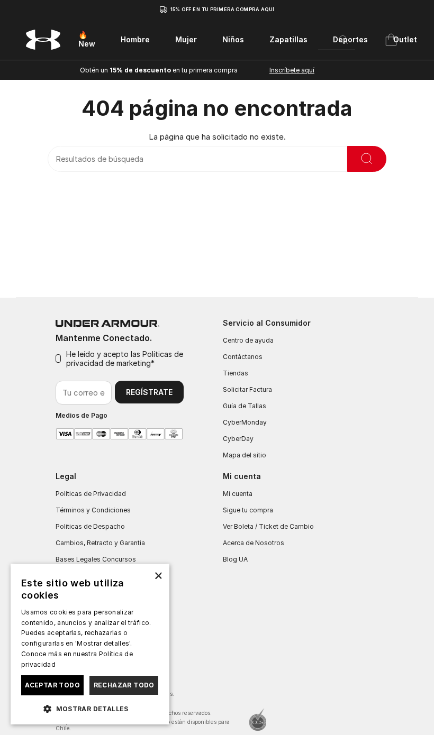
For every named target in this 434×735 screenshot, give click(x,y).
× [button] (157, 575)
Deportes (350, 39)
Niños (233, 39)
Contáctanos (243, 357)
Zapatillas (288, 39)
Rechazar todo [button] (124, 685)
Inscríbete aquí (291, 70)
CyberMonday (245, 422)
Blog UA (235, 559)
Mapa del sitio (244, 455)
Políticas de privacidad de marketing (124, 359)
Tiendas (235, 373)
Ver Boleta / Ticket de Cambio (268, 526)
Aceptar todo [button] (52, 685)
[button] (90, 708)
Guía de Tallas (244, 406)
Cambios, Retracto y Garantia (100, 543)
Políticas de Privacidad (91, 494)
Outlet (405, 39)
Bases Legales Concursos (96, 559)
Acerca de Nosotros (253, 543)
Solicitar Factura (247, 389)
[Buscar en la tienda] (366, 159)
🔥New (86, 39)
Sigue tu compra (248, 510)
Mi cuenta (237, 494)
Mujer (186, 39)
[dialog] (90, 644)
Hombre (135, 39)
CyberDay (238, 439)
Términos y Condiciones (93, 510)
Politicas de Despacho (90, 526)
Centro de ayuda (248, 340)
